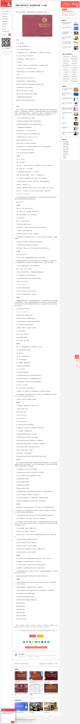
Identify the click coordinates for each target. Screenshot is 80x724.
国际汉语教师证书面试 (74, 81)
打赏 (40, 635)
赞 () (32, 635)
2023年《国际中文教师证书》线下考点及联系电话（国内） (36, 681)
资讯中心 (4, 26)
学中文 (74, 65)
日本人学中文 (66, 69)
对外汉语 (66, 81)
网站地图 (30, 721)
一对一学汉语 (3, 52)
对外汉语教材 (66, 76)
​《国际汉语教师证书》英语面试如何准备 (21, 694)
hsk (66, 67)
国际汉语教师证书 (34, 647)
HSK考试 (66, 63)
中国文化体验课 (5, 19)
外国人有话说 (65, 149)
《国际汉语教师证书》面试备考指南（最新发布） (21, 681)
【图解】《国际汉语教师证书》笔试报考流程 (36, 694)
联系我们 (26, 721)
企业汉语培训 (31, 712)
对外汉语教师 (74, 76)
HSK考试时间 (5, 21)
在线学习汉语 (4, 16)
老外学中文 (74, 63)
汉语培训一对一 (5, 13)
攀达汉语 (22, 654)
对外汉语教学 (66, 61)
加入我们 (22, 721)
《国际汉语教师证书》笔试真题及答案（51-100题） (48, 663)
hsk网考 (66, 72)
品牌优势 (18, 721)
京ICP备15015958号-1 (17, 722)
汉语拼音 (74, 72)
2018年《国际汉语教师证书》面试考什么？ (51, 694)
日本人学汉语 (74, 61)
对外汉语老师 (4, 24)
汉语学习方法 (74, 78)
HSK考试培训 (8, 52)
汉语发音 (66, 74)
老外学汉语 (74, 56)
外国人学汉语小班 (5, 11)
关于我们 (4, 29)
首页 (3, 8)
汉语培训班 (9, 51)
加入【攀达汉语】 (5, 31)
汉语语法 (64, 156)
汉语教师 (74, 74)
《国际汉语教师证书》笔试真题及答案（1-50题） (45, 630)
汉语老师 (74, 69)
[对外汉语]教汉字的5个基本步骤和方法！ (22, 663)
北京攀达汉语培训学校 (6, 3)
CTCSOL (27, 647)
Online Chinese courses (19, 712)
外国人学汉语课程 (4, 51)
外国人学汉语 (66, 56)
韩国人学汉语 (66, 78)
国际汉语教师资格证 (43, 647)
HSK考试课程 (46, 712)
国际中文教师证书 (29, 3)
